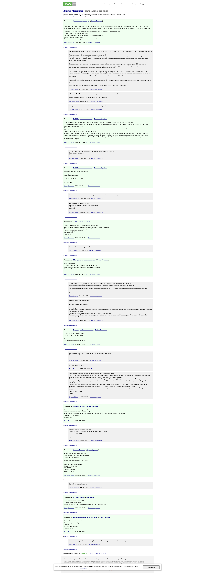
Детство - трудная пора (81, 21)
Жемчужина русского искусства (84, 260)
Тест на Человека (79, 450)
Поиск (123, 4)
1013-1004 (103, 553)
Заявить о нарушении (94, 42)
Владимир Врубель (100, 119)
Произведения (108, 4)
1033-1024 (90, 553)
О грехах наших (78, 497)
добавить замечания (70, 47)
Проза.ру (123, 559)
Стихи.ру (117, 559)
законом (91, 562)
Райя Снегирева (84, 222)
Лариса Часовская (92, 406)
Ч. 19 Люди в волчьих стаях (82, 119)
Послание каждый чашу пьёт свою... (85, 517)
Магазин (128, 4)
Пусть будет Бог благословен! (83, 330)
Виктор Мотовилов (73, 11)
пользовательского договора (131, 561)
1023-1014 (97, 553)
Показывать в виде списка (71, 16)
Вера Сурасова (105, 517)
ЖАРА (75, 222)
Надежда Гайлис (101, 330)
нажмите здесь (83, 568)
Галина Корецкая (96, 21)
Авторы (100, 4)
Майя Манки (90, 497)
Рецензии (117, 4)
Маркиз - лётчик (79, 406)
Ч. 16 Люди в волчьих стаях (82, 168)
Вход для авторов (145, 4)
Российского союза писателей (103, 570)
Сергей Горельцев (92, 450)
